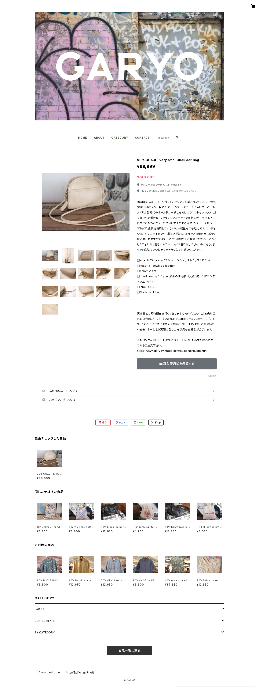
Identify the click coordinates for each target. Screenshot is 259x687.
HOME (82, 137)
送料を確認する (174, 184)
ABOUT (99, 137)
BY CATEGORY (45, 632)
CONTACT (142, 137)
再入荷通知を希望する (178, 364)
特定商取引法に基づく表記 (80, 672)
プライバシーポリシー (49, 672)
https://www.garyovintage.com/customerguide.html (172, 350)
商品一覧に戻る (129, 651)
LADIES (39, 609)
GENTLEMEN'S (45, 620)
